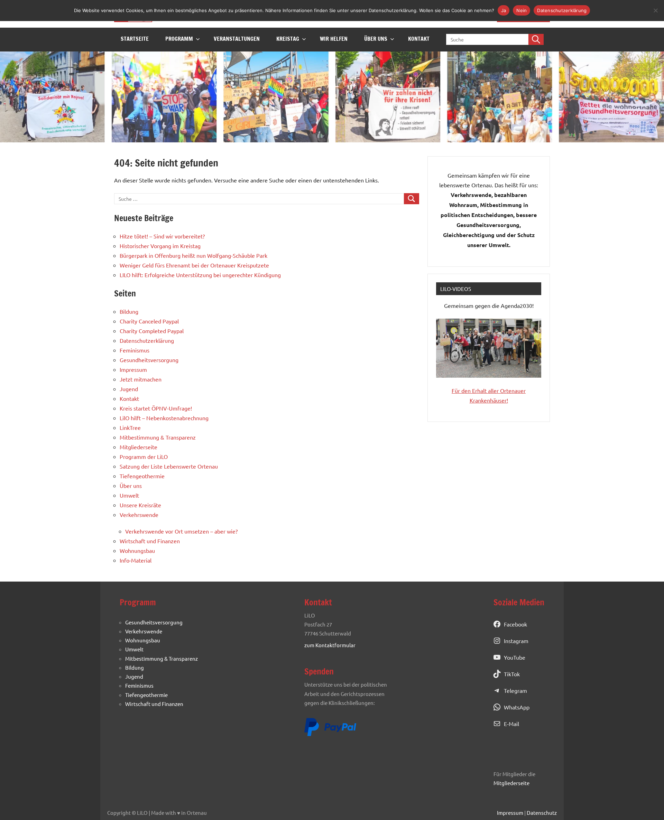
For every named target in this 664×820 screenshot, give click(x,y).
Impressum (133, 369)
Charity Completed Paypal (152, 330)
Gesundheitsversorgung (149, 359)
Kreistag (287, 39)
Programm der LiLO (144, 456)
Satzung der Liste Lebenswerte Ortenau (169, 466)
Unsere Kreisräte (140, 504)
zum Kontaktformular (330, 645)
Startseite (135, 39)
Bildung (129, 311)
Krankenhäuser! (489, 400)
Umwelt (129, 495)
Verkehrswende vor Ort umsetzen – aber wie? (181, 531)
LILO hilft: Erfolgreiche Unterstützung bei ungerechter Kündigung (200, 274)
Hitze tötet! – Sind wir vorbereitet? (162, 236)
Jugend (129, 388)
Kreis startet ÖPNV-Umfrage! (156, 408)
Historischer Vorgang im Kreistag (160, 245)
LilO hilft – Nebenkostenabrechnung (164, 417)
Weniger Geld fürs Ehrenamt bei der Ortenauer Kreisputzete (194, 265)
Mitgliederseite (138, 446)
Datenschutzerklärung (147, 340)
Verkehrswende (139, 514)
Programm (179, 39)
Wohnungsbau (137, 550)
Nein (521, 10)
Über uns (375, 39)
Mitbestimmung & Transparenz (158, 437)
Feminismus (134, 350)
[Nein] (655, 10)
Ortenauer (513, 390)
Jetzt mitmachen (141, 379)
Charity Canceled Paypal (149, 321)
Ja (503, 10)
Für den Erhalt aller (476, 390)
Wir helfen (334, 39)
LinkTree (130, 427)
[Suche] (536, 39)
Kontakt (419, 39)
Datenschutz (542, 812)
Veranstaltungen (237, 39)
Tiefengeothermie (142, 475)
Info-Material (135, 560)
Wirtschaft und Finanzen (150, 540)
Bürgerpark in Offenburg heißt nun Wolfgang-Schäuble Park (193, 255)
